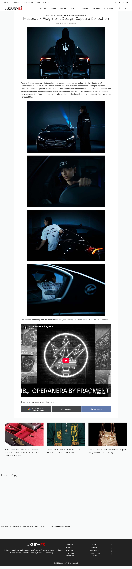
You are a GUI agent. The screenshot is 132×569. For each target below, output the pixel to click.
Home (6, 2)
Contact (16, 2)
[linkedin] (127, 2)
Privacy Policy (95, 553)
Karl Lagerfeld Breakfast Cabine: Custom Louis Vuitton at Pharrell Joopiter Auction (22, 452)
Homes (53, 8)
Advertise (28, 2)
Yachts (73, 8)
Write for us (43, 2)
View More (108, 8)
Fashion (43, 8)
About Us (93, 555)
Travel (63, 8)
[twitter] (119, 2)
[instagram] (123, 2)
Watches (84, 8)
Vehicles (96, 8)
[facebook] (115, 2)
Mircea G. (74, 23)
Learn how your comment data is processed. (52, 526)
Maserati (70, 83)
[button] (120, 8)
